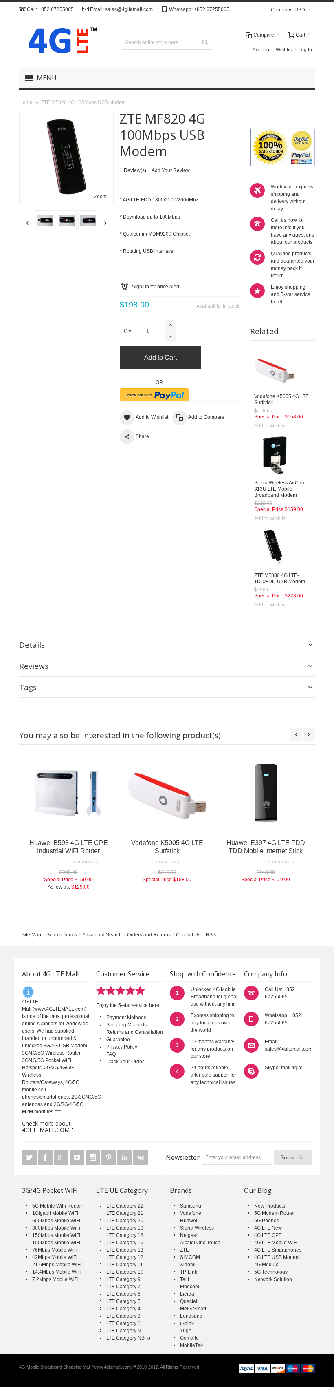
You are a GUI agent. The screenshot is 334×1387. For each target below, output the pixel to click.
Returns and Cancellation (134, 1032)
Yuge (185, 1331)
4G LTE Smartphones (277, 1250)
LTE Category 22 (124, 1206)
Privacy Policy (121, 1047)
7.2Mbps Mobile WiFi (55, 1279)
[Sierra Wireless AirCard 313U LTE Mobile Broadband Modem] (274, 455)
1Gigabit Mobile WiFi (55, 1213)
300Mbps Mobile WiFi (56, 1228)
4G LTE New (268, 1228)
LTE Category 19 (124, 1228)
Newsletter (183, 1157)
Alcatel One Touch (200, 1242)
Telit (184, 1279)
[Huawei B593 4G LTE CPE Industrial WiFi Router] (68, 793)
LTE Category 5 (123, 1301)
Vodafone (190, 1213)
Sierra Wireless (197, 1228)
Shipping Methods (126, 1025)
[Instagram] (93, 1158)
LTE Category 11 (124, 1265)
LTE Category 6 (123, 1294)
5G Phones (266, 1220)
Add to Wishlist (270, 426)
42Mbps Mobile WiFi (54, 1257)
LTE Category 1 (123, 1323)
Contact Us (188, 935)
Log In (305, 50)
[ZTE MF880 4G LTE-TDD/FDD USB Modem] (274, 548)
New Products (269, 1206)
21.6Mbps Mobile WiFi (56, 1265)
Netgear (189, 1235)
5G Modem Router (274, 1213)
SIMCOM (190, 1257)
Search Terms (61, 935)
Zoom (100, 196)
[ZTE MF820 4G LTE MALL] (61, 220)
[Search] (205, 42)
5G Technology (271, 1272)
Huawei (188, 1220)
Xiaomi (188, 1265)
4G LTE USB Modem (277, 1257)
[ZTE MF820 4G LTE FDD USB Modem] (40, 220)
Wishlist (284, 50)
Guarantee (118, 1039)
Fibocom (189, 1287)
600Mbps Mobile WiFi (56, 1220)
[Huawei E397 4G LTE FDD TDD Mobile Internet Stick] (265, 793)
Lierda (187, 1294)
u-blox (187, 1323)
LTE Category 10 (124, 1272)
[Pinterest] (109, 1158)
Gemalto (189, 1338)
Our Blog (258, 1190)
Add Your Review (171, 170)
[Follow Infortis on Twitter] (30, 1158)
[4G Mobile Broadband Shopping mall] (60, 42)
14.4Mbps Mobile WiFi (56, 1272)
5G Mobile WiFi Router (57, 1206)
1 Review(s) (133, 170)
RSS (211, 935)
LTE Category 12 (124, 1257)
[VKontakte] (140, 1158)
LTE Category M (124, 1331)
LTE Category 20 (124, 1220)
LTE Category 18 (124, 1235)
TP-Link (188, 1272)
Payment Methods (126, 1017)
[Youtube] (78, 1158)
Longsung (191, 1316)
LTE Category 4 (123, 1309)
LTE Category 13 (124, 1250)
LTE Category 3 (123, 1316)
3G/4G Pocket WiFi (49, 1190)
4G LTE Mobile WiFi (276, 1242)
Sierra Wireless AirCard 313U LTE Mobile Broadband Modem (280, 489)
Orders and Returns (149, 935)
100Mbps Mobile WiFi (56, 1242)
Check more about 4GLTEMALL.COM (46, 1126)
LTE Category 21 (124, 1213)
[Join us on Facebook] (46, 1158)
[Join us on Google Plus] (62, 1158)
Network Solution (273, 1279)
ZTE (184, 1250)
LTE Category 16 (124, 1242)
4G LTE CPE (268, 1235)
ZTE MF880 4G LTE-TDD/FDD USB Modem (279, 578)
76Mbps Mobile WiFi (54, 1250)
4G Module (266, 1265)
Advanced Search (102, 935)
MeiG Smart (193, 1309)
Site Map (31, 935)
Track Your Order (125, 1061)
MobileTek (191, 1345)
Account (261, 50)
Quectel (188, 1301)
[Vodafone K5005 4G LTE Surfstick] (274, 369)
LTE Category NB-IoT (129, 1338)
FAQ (111, 1054)
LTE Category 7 (123, 1287)
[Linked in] (125, 1158)
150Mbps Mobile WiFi (56, 1235)
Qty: (128, 331)
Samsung (190, 1206)
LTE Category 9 (123, 1279)
